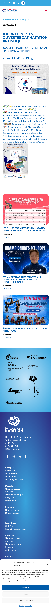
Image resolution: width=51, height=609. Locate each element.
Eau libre (9, 491)
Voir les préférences (25, 600)
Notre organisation (14, 479)
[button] (47, 564)
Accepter (25, 588)
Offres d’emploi (12, 510)
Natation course (12, 488)
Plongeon (9, 497)
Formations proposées (15, 529)
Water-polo (10, 500)
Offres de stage (12, 513)
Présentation (11, 470)
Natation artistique (16, 19)
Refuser (25, 594)
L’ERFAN (9, 526)
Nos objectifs (11, 473)
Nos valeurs (10, 476)
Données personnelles (25, 606)
